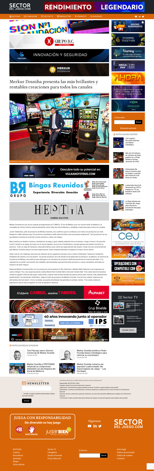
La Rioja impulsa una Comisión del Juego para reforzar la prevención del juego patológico (133, 205)
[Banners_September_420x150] (128, 280)
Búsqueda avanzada (128, 128)
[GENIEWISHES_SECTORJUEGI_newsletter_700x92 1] (59, 70)
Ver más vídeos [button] (128, 330)
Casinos (16, 452)
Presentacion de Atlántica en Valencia (134, 317)
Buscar (138, 122)
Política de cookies (125, 455)
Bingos (16, 461)
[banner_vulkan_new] (59, 172)
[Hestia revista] (59, 212)
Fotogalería (52, 452)
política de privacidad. (121, 398)
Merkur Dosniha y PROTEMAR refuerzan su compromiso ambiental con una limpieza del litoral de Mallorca (41, 367)
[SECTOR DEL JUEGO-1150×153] (59, 42)
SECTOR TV (48, 16)
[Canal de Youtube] (136, 16)
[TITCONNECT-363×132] (128, 266)
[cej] (128, 239)
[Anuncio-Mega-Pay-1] (128, 66)
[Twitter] (143, 16)
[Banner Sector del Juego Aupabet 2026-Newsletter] (59, 293)
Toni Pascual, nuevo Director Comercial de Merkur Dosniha (40, 351)
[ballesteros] (128, 253)
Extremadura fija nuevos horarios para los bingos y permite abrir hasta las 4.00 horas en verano (133, 173)
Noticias (16, 16)
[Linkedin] (140, 16)
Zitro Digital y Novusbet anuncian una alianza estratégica (132, 141)
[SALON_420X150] (128, 79)
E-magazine (32, 16)
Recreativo (14, 161)
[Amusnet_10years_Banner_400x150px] (128, 40)
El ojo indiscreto (54, 458)
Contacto (81, 16)
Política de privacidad (125, 452)
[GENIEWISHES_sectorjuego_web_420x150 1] (128, 225)
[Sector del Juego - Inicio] (19, 6)
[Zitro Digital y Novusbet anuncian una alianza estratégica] (118, 142)
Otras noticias (19, 464)
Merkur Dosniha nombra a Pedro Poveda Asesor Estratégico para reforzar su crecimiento (92, 352)
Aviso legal (121, 449)
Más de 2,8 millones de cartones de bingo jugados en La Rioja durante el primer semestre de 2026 (133, 157)
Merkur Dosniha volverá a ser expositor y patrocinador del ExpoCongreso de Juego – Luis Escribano (91, 367)
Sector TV (52, 449)
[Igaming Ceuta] (128, 53)
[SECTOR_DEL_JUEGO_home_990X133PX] (59, 27)
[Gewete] (128, 92)
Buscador (97, 16)
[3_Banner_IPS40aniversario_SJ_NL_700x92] (59, 321)
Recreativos (18, 455)
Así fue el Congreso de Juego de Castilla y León (135, 305)
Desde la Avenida (55, 455)
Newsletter (65, 16)
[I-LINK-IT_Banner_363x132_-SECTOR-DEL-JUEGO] (128, 27)
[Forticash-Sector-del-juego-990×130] (59, 56)
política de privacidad (42, 393)
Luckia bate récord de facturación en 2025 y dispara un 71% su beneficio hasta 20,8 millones (133, 189)
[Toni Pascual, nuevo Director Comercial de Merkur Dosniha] (17, 354)
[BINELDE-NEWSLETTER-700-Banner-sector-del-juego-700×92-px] (59, 307)
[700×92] (59, 335)
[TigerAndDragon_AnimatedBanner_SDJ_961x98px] (94, 7)
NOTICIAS (17, 449)
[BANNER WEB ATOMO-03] (128, 106)
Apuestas (17, 458)
